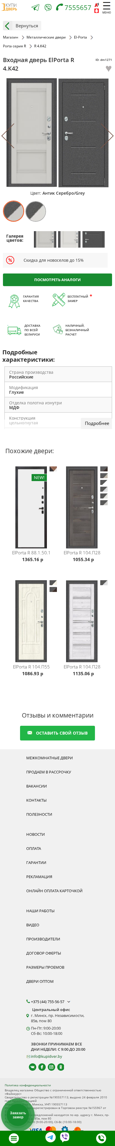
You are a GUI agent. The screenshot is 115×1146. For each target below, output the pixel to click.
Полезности (39, 814)
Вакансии (36, 786)
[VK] (30, 1067)
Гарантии (36, 862)
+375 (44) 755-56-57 (48, 1001)
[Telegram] (35, 8)
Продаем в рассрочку (48, 772)
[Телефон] (101, 1138)
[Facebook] (39, 1067)
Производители (43, 939)
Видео (32, 925)
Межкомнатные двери (49, 757)
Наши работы (40, 910)
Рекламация (39, 876)
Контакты (36, 800)
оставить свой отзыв (62, 733)
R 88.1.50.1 (31, 552)
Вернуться (27, 26)
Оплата (33, 848)
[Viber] (48, 8)
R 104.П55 (31, 666)
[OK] (58, 1067)
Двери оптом (40, 981)
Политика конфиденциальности (28, 1085)
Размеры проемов (45, 967)
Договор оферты (43, 953)
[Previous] (14, 136)
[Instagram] (48, 1067)
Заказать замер (18, 1115)
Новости (35, 834)
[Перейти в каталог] (14, 1138)
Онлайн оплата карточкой (54, 890)
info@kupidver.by (46, 1056)
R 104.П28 (82, 552)
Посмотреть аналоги (57, 279)
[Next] (101, 136)
